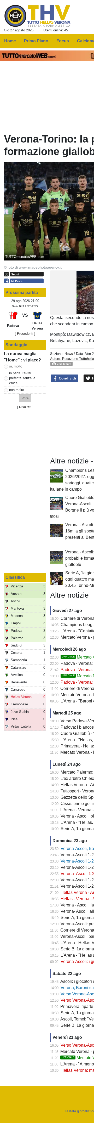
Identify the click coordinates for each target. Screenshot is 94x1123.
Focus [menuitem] (62, 41)
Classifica (15, 577)
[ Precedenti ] (25, 334)
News (68, 354)
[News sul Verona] (37, 16)
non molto (16, 390)
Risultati (25, 407)
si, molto (15, 366)
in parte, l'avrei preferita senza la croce (22, 378)
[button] (25, 398)
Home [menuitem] (10, 41)
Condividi (67, 378)
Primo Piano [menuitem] (36, 41)
